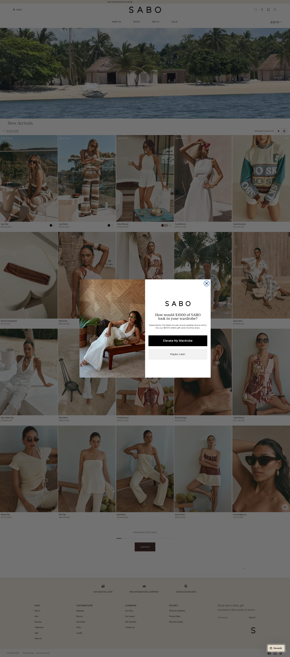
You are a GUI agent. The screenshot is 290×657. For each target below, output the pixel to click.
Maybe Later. (178, 354)
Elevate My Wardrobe (177, 340)
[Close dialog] (206, 283)
